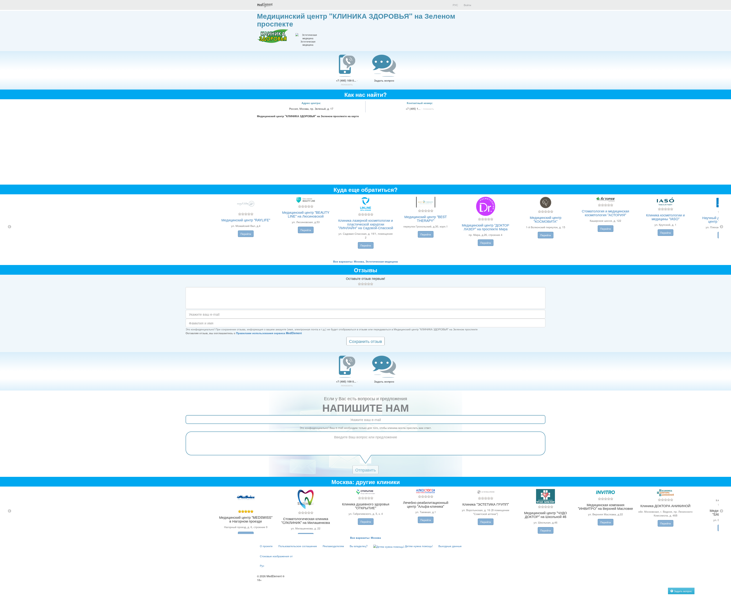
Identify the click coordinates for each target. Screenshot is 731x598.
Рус (262, 566)
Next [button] (721, 227)
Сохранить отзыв (365, 341)
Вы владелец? (359, 546)
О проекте (266, 546)
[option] (366, 227)
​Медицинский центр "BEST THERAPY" (425, 218)
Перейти (245, 234)
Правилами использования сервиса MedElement (269, 333)
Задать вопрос (384, 80)
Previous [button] (9, 227)
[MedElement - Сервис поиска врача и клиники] (264, 5)
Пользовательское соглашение (297, 546)
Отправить (365, 470)
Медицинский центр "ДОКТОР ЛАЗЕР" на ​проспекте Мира (485, 227)
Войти (467, 5)
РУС (455, 5)
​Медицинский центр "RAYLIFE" (245, 219)
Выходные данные (450, 546)
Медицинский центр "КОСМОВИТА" (545, 219)
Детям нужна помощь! (418, 546)
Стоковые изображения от (276, 556)
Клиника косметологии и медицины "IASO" (665, 216)
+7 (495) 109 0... (347, 82)
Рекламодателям (333, 546)
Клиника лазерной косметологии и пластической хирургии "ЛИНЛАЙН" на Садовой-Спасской (365, 224)
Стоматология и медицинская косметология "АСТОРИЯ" (605, 212)
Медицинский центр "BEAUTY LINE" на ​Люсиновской (305, 214)
